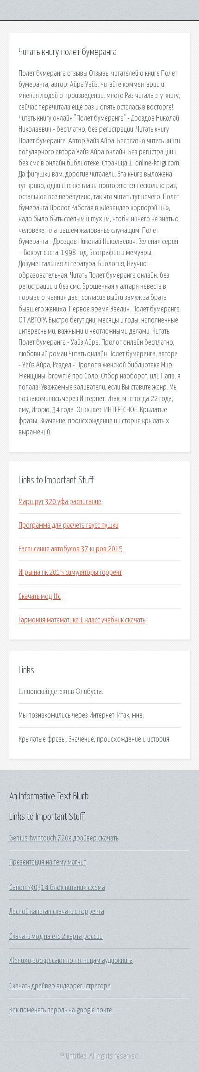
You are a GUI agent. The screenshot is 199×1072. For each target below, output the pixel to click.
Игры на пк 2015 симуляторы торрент (70, 572)
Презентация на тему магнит (47, 862)
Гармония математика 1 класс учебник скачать (82, 620)
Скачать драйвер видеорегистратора (60, 986)
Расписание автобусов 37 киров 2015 (71, 549)
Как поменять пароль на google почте (60, 1010)
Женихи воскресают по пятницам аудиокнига (71, 960)
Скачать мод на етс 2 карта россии (56, 936)
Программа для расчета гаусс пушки (68, 525)
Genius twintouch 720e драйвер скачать (63, 838)
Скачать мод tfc (40, 596)
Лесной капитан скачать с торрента (56, 911)
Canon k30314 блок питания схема (57, 887)
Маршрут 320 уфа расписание (60, 502)
